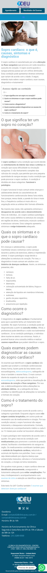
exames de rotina (8, 478)
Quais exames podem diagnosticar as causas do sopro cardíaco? (22, 108)
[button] (23, 17)
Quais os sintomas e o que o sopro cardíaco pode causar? (23, 100)
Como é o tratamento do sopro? (16, 113)
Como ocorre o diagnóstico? (15, 104)
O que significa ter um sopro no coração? (19, 96)
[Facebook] (23, 508)
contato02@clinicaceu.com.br (22, 514)
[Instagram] (20, 508)
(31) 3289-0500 (17, 535)
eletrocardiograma (23, 371)
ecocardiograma (8, 380)
